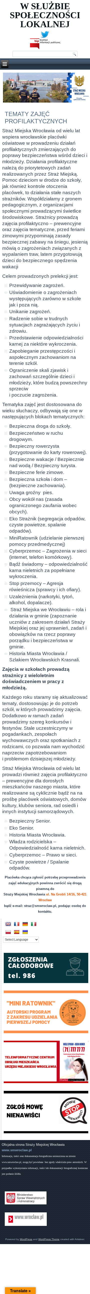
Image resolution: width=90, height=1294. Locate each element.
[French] (17, 924)
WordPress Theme (49, 1239)
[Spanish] (17, 932)
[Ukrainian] (25, 932)
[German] (25, 924)
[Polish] (8, 932)
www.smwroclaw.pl (17, 1150)
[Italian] (33, 924)
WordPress (26, 1239)
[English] (8, 924)
